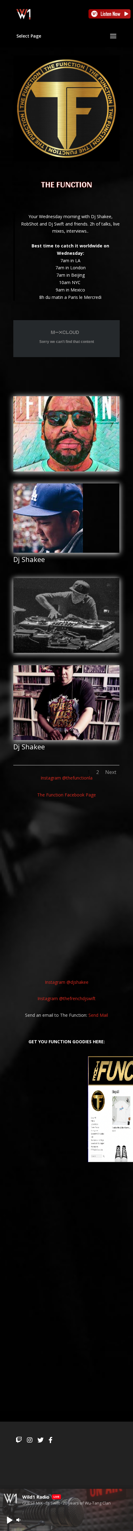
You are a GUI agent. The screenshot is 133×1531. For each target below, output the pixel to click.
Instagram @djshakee (66, 982)
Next (110, 772)
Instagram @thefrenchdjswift (66, 998)
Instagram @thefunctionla (66, 778)
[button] (9, 1519)
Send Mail (98, 1015)
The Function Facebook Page (66, 795)
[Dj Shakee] (48, 553)
